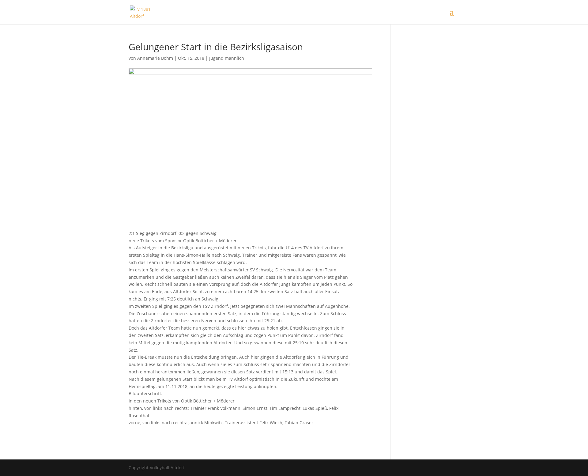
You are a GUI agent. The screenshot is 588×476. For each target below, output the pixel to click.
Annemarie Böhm (155, 58)
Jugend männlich (226, 58)
